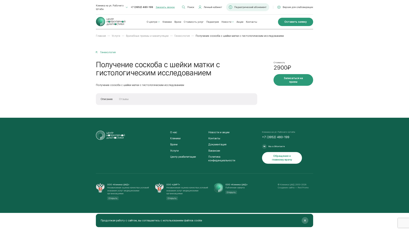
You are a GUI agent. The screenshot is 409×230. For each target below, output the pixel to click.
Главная (101, 35)
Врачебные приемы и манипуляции (147, 35)
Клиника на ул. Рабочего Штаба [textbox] (110, 7)
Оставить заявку (295, 21)
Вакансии (214, 150)
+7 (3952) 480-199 (142, 7)
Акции (239, 21)
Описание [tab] (107, 99)
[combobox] (112, 7)
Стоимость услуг (194, 21)
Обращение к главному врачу (282, 157)
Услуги (116, 35)
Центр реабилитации (183, 156)
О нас (173, 132)
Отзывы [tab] (124, 99)
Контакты (251, 21)
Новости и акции (218, 132)
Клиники (167, 21)
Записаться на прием (293, 80)
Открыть (112, 198)
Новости (226, 21)
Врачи (177, 21)
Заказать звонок (165, 7)
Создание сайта (286, 187)
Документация (217, 144)
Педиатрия (212, 21)
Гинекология (182, 35)
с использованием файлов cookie (181, 220)
